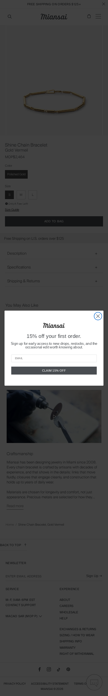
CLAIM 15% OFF (54, 370)
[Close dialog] (98, 316)
